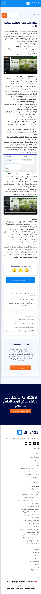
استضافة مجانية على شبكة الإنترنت (29, 537)
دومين (37, 491)
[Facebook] (38, 443)
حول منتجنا (36, 552)
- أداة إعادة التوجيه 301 (27, 299)
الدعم (37, 14)
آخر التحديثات (36, 477)
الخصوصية (27, 588)
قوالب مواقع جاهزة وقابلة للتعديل (29, 471)
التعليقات (36, 465)
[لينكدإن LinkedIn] (30, 443)
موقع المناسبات (34, 503)
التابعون (37, 564)
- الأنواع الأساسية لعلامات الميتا (25, 327)
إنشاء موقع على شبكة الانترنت (20, 368)
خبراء (38, 566)
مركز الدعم (36, 555)
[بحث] (4, 15)
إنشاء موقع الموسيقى (32, 506)
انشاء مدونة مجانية (33, 523)
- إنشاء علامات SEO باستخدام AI (25, 323)
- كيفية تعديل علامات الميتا (26, 319)
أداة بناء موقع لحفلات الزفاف (30, 509)
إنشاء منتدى (35, 526)
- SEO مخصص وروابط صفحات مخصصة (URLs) (20, 330)
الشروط (33, 588)
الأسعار (37, 459)
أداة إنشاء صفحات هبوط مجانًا (30, 494)
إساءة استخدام (19, 588)
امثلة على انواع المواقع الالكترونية (29, 468)
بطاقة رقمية (35, 517)
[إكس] (34, 443)
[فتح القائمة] (4, 3)
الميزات (37, 462)
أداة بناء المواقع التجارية (32, 497)
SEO (32, 14)
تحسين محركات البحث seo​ (32, 543)
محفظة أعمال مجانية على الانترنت (29, 512)
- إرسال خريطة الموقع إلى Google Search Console (22, 294)
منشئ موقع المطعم (33, 532)
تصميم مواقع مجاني (33, 540)
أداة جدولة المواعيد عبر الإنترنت (30, 535)
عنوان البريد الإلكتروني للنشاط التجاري (28, 520)
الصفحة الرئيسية (34, 457)
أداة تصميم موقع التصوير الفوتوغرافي (28, 500)
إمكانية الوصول (10, 588)
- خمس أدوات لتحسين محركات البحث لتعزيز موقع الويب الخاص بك (22, 304)
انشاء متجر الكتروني (33, 489)
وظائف (34, 561)
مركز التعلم (36, 558)
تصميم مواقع (35, 486)
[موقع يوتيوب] (26, 443)
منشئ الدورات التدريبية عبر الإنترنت (29, 529)
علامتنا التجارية (35, 569)
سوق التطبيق (32, 474)
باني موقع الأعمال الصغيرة (31, 514)
